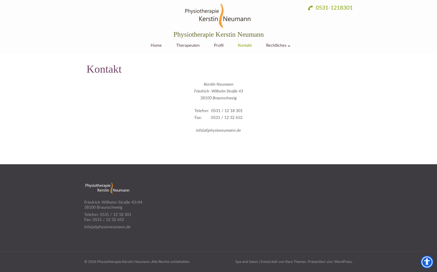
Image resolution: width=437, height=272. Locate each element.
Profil (219, 46)
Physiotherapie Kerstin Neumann (218, 34)
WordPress (343, 262)
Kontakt (245, 46)
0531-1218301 (333, 8)
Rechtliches (276, 46)
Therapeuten (188, 46)
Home (156, 46)
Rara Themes (295, 262)
